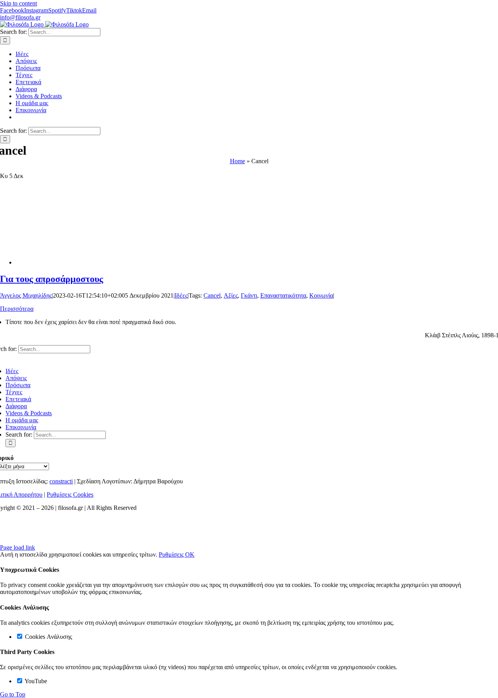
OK (190, 554)
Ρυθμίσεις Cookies (70, 494)
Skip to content (18, 3)
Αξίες (231, 295)
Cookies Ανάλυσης (47, 636)
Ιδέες (181, 295)
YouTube (35, 681)
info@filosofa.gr (20, 17)
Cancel (212, 295)
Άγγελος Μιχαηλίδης (26, 295)
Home (237, 161)
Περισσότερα (16, 308)
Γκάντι (249, 295)
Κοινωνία (321, 295)
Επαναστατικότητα (283, 295)
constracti (61, 481)
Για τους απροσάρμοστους (51, 279)
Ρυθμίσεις (172, 554)
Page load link (17, 547)
